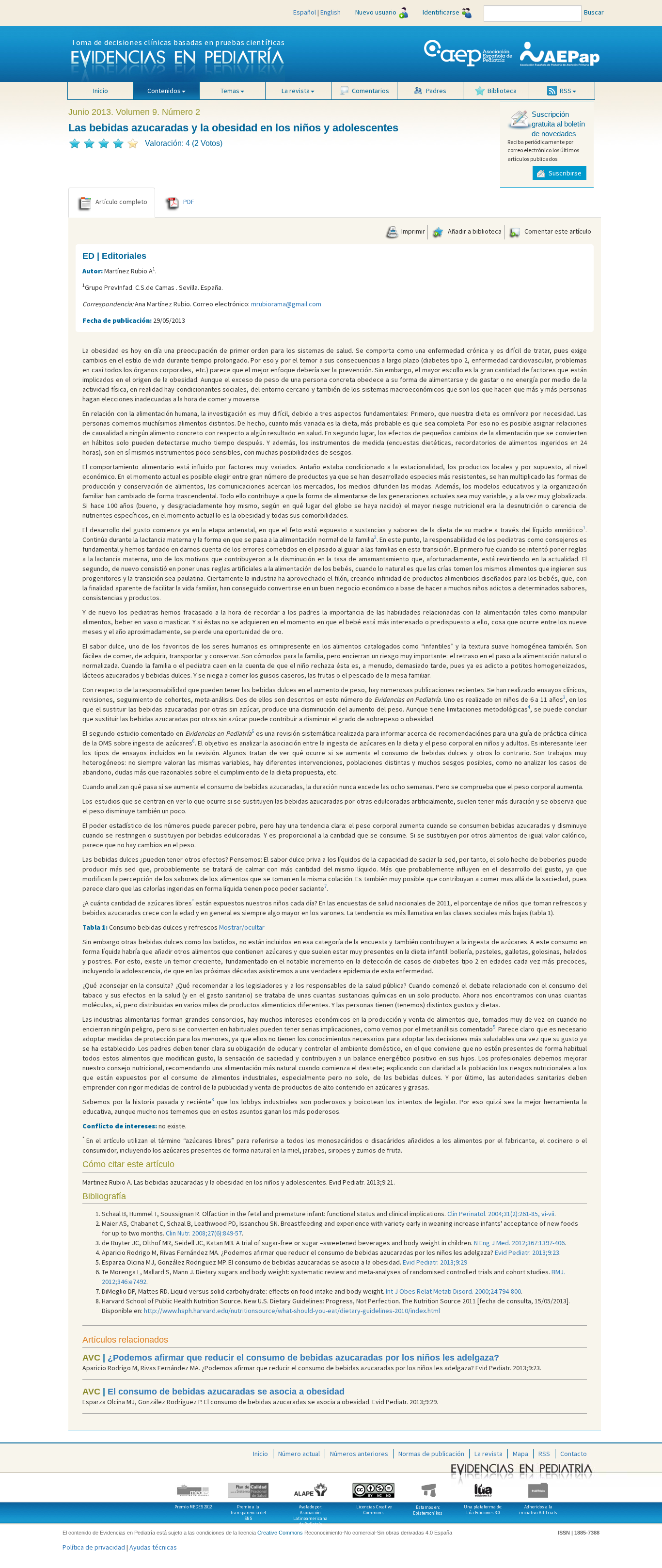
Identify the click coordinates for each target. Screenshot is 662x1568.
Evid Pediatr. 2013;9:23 (527, 1252)
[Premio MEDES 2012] (193, 1486)
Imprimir (412, 231)
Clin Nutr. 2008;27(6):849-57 (204, 1233)
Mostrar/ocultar (242, 927)
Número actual (299, 1453)
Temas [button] (230, 90)
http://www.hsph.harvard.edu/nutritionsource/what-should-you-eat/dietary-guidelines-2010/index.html (292, 1310)
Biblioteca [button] (502, 90)
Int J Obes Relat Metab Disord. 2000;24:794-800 (453, 1291)
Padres (436, 90)
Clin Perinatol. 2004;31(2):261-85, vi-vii (500, 1213)
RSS (544, 1453)
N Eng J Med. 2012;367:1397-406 (519, 1242)
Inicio (100, 90)
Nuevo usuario (375, 12)
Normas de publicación (431, 1453)
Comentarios (370, 90)
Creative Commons (280, 1533)
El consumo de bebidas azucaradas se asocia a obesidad (226, 1391)
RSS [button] (565, 90)
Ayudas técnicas (153, 1547)
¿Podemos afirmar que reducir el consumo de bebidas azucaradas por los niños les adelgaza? (303, 1357)
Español (304, 12)
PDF (188, 201)
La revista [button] (296, 90)
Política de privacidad (94, 1547)
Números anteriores (359, 1453)
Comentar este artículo (557, 231)
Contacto (573, 1453)
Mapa (520, 1453)
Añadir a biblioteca (474, 231)
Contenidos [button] (164, 90)
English (330, 12)
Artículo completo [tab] (121, 201)
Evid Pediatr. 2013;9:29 (435, 1262)
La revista (488, 1453)
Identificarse (441, 12)
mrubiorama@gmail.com (286, 304)
